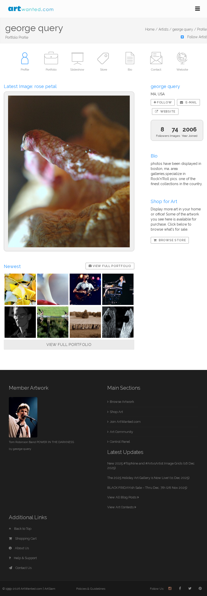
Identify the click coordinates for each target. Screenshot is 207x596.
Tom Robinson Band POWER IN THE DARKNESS (41, 442)
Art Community (121, 432)
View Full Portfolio (111, 266)
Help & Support (25, 558)
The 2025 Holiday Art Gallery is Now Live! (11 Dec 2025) (148, 478)
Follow (164, 102)
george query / (184, 29)
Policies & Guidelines (90, 588)
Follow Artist (196, 37)
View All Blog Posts (122, 497)
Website (167, 111)
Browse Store (172, 240)
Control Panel (120, 442)
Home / (151, 29)
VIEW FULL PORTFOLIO (68, 344)
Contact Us (23, 568)
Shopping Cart (25, 538)
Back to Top (22, 529)
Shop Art (116, 412)
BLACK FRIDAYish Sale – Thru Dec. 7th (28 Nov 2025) (147, 488)
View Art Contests (120, 507)
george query (22, 449)
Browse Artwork (122, 402)
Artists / (165, 29)
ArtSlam (49, 588)
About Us (21, 548)
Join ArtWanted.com (125, 422)
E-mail (191, 102)
